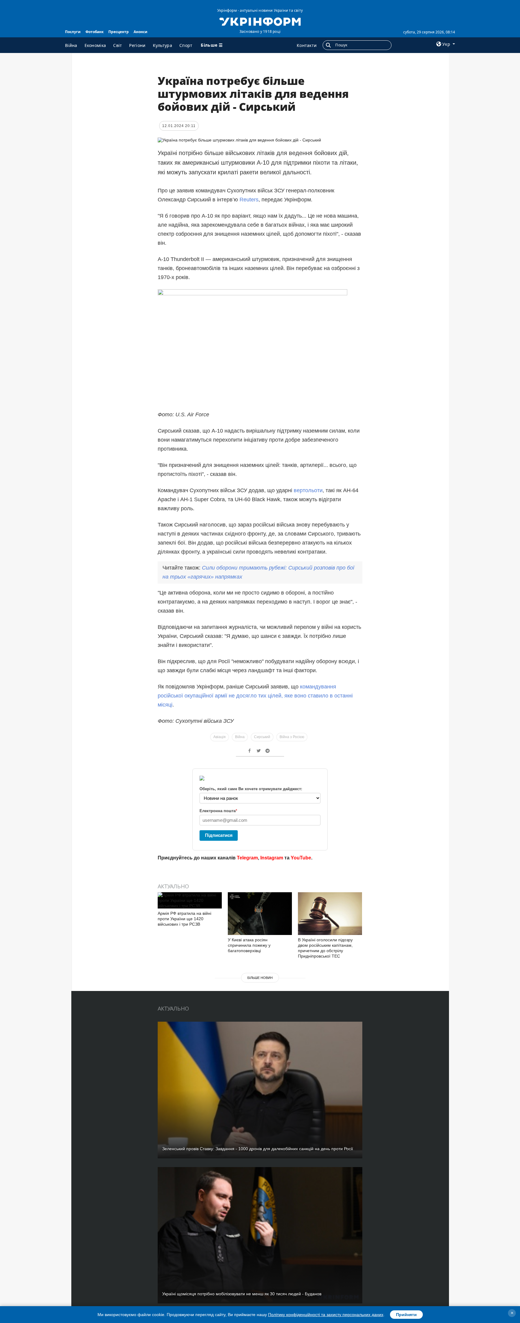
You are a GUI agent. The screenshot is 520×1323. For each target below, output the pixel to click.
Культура (162, 45)
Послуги (73, 31)
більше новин (260, 978)
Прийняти (406, 1314)
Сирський (262, 737)
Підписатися (219, 835)
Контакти (307, 45)
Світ (117, 45)
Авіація (219, 737)
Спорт (186, 45)
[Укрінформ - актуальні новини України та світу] (259, 21)
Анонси (140, 31)
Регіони (137, 45)
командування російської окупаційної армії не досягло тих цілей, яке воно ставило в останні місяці (255, 696)
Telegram (247, 857)
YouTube (301, 857)
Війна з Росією (292, 737)
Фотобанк (94, 31)
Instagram (271, 857)
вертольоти (308, 490)
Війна (71, 45)
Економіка (95, 45)
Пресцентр (118, 31)
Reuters (249, 200)
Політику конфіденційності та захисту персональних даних (325, 1314)
